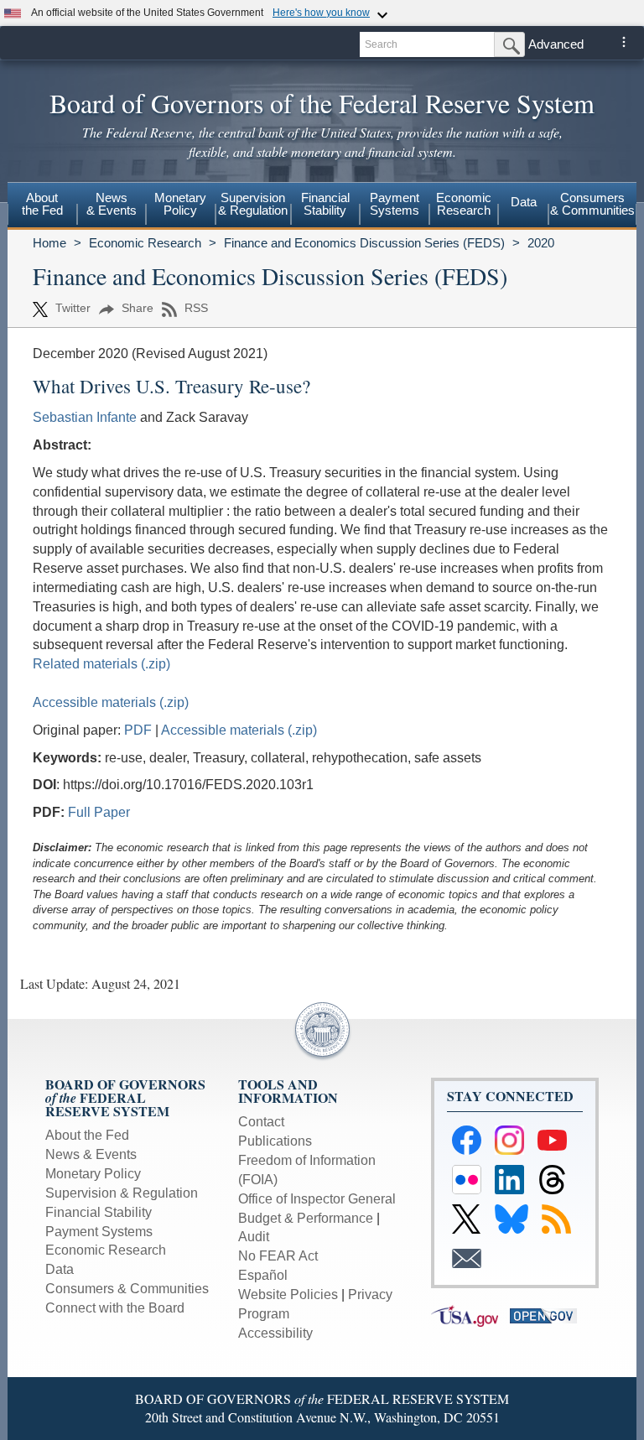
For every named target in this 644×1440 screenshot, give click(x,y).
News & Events (91, 1154)
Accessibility (275, 1333)
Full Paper (99, 812)
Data (524, 202)
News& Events (111, 203)
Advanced (556, 44)
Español (263, 1275)
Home (49, 243)
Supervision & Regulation (121, 1193)
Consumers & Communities (592, 203)
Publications (275, 1141)
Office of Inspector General (317, 1199)
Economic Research (145, 243)
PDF (139, 730)
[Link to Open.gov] (547, 1314)
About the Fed (87, 1135)
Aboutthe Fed (42, 203)
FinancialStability (325, 203)
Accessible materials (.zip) (111, 702)
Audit (253, 1236)
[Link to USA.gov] (470, 1314)
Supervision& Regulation (253, 203)
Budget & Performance (305, 1218)
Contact (261, 1122)
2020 (540, 243)
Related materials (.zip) (101, 664)
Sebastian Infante (85, 417)
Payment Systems (99, 1231)
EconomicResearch (463, 203)
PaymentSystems (394, 203)
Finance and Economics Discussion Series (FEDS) (364, 243)
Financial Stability (98, 1212)
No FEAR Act (278, 1256)
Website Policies (288, 1294)
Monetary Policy (93, 1174)
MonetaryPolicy (180, 203)
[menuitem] (42, 206)
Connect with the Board (114, 1308)
